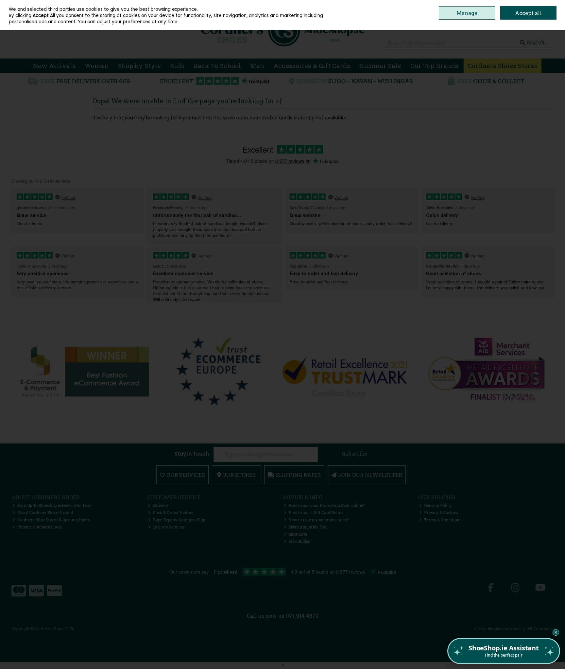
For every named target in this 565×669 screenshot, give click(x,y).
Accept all (528, 12)
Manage (466, 12)
